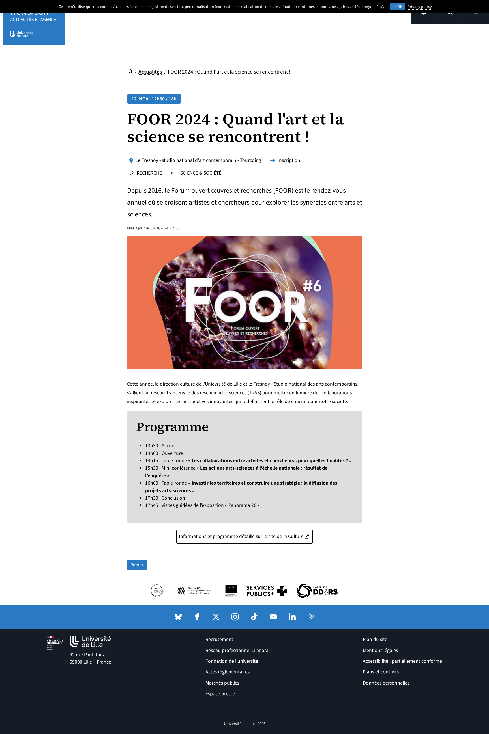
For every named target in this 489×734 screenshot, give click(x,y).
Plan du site (375, 639)
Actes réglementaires (227, 671)
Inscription (289, 160)
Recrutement (219, 639)
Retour (136, 565)
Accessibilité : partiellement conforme (402, 661)
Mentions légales (380, 650)
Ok (399, 7)
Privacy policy (420, 7)
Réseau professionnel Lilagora (237, 650)
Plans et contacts (381, 671)
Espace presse (220, 693)
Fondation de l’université (231, 661)
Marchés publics (222, 682)
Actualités (150, 72)
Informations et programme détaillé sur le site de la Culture (246, 536)
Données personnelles (386, 682)
